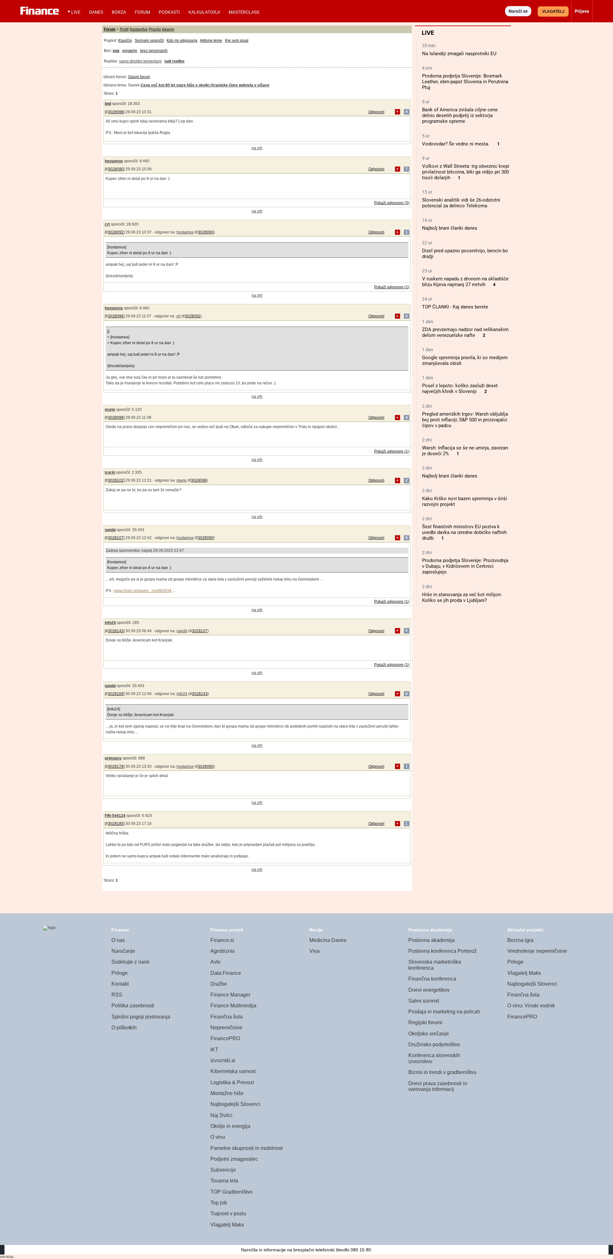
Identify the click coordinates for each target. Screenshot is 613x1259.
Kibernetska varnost (232, 1071)
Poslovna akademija (431, 940)
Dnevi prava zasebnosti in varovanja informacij (437, 1086)
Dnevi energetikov (429, 990)
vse (116, 50)
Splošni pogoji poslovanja (140, 1016)
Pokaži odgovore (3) (391, 203)
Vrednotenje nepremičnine (537, 951)
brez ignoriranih (154, 50)
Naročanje (123, 951)
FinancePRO (225, 1038)
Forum (142, 12)
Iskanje (168, 29)
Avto (215, 962)
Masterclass (244, 12)
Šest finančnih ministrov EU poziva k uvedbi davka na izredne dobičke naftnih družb (464, 532)
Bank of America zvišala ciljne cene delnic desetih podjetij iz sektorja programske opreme (460, 115)
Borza (119, 12)
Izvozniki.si (222, 1060)
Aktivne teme (211, 40)
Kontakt (120, 984)
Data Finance (225, 973)
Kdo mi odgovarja (182, 40)
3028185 (116, 823)
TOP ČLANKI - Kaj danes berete (455, 307)
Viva (314, 951)
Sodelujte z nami (130, 962)
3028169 (116, 694)
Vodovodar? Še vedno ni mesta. (455, 144)
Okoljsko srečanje (428, 1033)
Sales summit (423, 1000)
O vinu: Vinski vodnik (531, 1005)
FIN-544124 (115, 815)
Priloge (119, 973)
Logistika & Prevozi (232, 1082)
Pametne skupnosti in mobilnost (246, 1148)
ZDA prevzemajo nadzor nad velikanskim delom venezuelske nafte (465, 332)
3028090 (116, 169)
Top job (218, 1202)
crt (107, 224)
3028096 (116, 316)
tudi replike (174, 61)
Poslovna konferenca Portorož (442, 951)
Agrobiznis (222, 951)
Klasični (125, 40)
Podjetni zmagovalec (234, 1159)
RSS (116, 994)
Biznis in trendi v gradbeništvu (442, 1072)
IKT (214, 1049)
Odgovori (376, 112)
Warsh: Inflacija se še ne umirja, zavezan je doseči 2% (465, 450)
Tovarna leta (224, 1180)
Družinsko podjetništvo (434, 1044)
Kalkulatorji (204, 12)
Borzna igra (520, 940)
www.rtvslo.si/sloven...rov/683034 (142, 591)
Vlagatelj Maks (227, 1224)
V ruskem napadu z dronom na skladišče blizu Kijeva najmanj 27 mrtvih (465, 281)
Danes (96, 12)
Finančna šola (226, 1016)
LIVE (75, 12)
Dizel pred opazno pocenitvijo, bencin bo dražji (465, 253)
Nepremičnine (226, 1027)
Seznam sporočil (149, 40)
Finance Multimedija (233, 1005)
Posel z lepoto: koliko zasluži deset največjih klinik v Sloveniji (460, 388)
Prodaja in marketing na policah (444, 1011)
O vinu (217, 1137)
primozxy (113, 758)
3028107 (116, 538)
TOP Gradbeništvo (231, 1192)
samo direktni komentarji (140, 61)
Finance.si (222, 940)
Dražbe (218, 984)
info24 (110, 622)
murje (110, 409)
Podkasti (169, 12)
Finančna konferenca (432, 978)
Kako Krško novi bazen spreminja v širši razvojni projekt (464, 501)
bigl (108, 103)
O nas (118, 940)
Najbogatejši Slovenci (235, 1104)
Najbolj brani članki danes (449, 228)
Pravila (155, 29)
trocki (110, 472)
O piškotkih (124, 1027)
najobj (110, 530)
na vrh (257, 148)
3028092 (116, 232)
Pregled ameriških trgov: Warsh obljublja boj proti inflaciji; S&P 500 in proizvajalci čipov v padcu (465, 419)
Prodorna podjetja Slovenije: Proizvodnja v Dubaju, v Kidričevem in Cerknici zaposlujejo (465, 566)
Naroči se (518, 11)
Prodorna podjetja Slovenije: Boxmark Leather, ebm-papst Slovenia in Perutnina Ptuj (465, 81)
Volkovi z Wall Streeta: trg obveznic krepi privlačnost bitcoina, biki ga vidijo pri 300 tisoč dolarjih (465, 172)
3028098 (116, 417)
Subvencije (223, 1170)
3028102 (116, 480)
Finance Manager (230, 994)
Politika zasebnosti (132, 1005)
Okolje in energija (230, 1126)
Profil (124, 29)
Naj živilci (221, 1115)
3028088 (116, 112)
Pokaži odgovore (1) (391, 287)
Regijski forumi (425, 1022)
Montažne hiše (227, 1093)
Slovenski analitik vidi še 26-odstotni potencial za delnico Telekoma (461, 203)
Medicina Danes (327, 940)
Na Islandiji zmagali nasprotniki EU (459, 53)
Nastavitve (139, 29)
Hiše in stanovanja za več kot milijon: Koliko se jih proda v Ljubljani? (462, 597)
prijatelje (129, 50)
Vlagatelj (553, 11)
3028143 (116, 631)
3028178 (116, 766)
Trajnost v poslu (228, 1213)
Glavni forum (139, 77)
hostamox (114, 161)
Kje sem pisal (236, 40)
